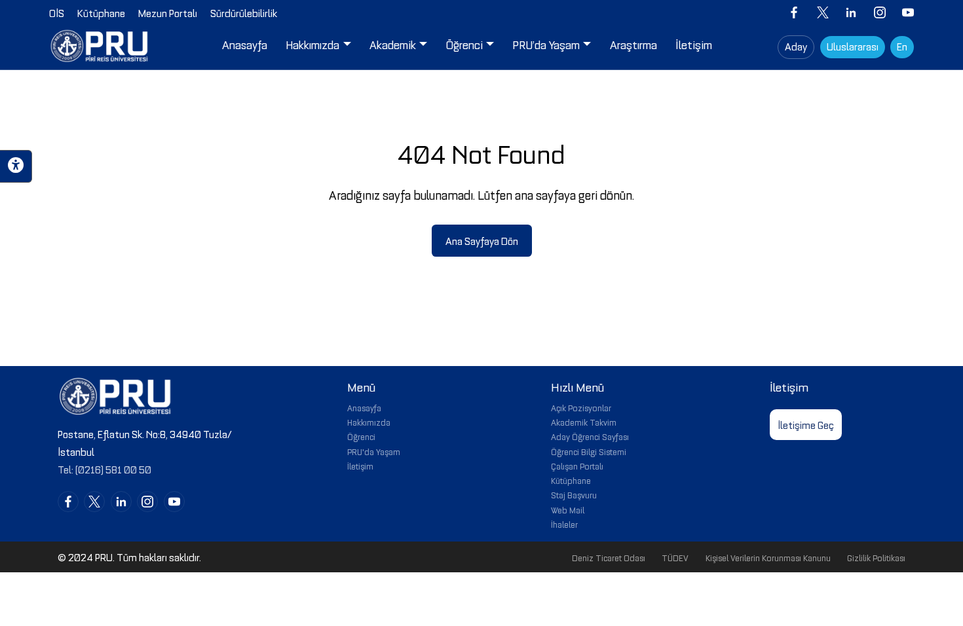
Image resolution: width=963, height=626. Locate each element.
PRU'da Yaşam (373, 451)
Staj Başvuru (574, 494)
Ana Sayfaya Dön (481, 240)
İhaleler (564, 524)
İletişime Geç (806, 424)
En (902, 46)
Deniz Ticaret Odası (608, 557)
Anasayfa (364, 407)
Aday (796, 46)
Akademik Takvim (583, 422)
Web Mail (567, 509)
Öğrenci (361, 436)
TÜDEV (675, 557)
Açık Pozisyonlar (581, 407)
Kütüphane (571, 480)
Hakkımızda (368, 422)
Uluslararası (852, 46)
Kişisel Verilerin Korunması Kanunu (768, 557)
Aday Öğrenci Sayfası (590, 436)
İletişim (360, 465)
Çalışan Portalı (577, 465)
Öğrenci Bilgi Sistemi (588, 451)
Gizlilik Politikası (876, 557)
